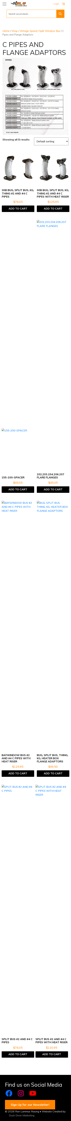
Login (56, 3)
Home (6, 31)
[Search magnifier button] (60, 14)
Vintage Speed (28, 31)
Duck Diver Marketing (21, 1115)
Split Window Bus (49, 31)
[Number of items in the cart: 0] (63, 3)
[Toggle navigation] (4, 4)
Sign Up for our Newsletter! (30, 1105)
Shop (15, 31)
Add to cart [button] (18, 208)
